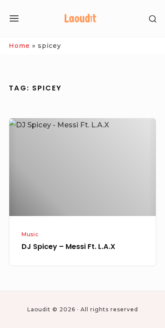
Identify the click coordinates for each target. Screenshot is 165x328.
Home (19, 46)
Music (30, 234)
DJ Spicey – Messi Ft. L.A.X (68, 246)
